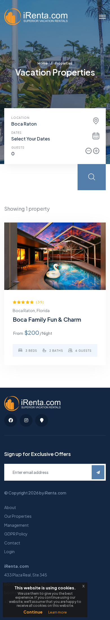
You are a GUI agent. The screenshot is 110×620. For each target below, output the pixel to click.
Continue (33, 611)
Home (43, 63)
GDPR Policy (16, 533)
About (10, 507)
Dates (16, 132)
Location (20, 117)
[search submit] (92, 177)
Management (16, 525)
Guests (18, 147)
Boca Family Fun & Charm (47, 319)
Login (9, 551)
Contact (12, 542)
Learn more (57, 612)
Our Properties (18, 516)
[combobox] (55, 124)
